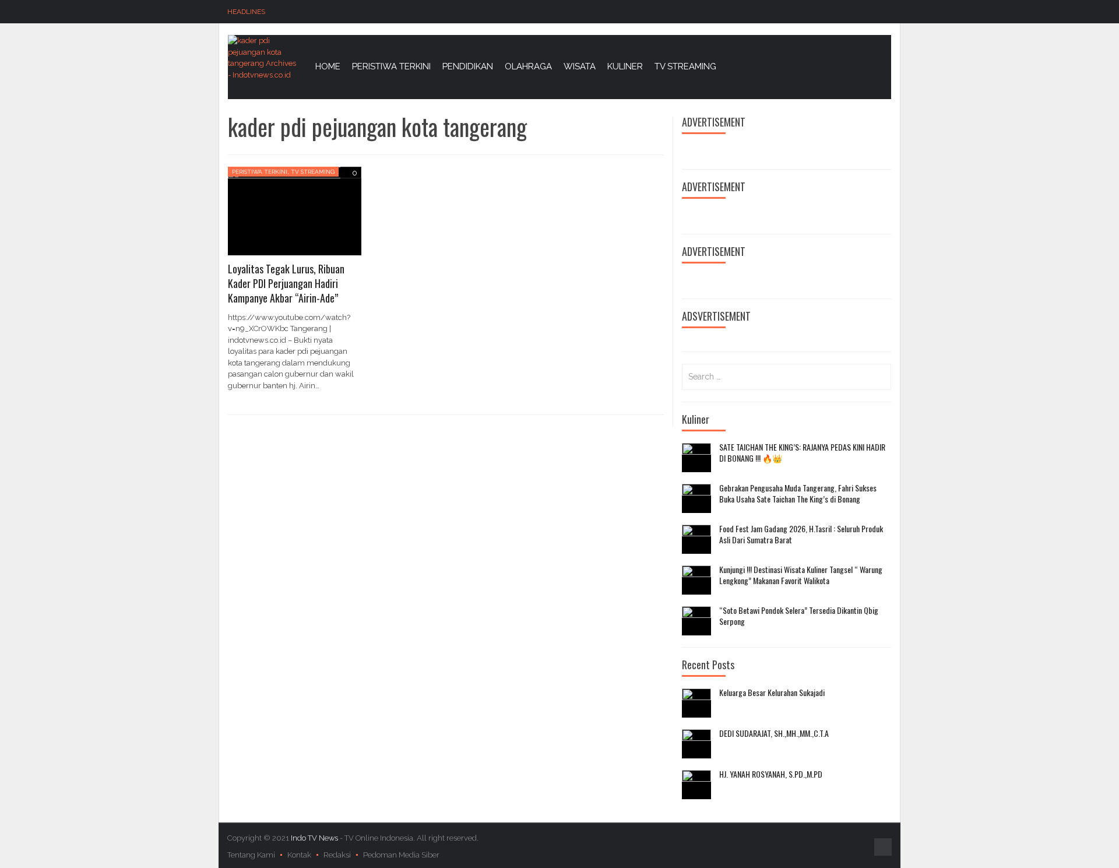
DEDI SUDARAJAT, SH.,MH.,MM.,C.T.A (774, 733)
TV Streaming (313, 171)
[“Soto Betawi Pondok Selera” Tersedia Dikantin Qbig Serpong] (696, 620)
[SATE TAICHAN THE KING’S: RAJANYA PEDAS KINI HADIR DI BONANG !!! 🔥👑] (696, 457)
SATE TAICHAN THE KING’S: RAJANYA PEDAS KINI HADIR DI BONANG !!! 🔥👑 (802, 452)
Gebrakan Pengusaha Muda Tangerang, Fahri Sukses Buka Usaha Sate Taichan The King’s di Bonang (798, 493)
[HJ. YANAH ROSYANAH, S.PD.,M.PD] (696, 784)
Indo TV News (315, 838)
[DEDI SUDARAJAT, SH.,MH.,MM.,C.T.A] (696, 743)
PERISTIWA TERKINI (391, 66)
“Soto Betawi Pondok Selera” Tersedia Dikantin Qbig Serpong (798, 616)
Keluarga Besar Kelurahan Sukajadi (772, 692)
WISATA (580, 66)
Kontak (299, 855)
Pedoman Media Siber (401, 855)
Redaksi (337, 855)
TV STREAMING (685, 66)
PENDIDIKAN (467, 66)
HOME (327, 66)
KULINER (625, 66)
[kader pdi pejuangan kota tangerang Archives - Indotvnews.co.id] (263, 56)
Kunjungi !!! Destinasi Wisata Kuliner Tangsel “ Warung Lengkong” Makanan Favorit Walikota (800, 575)
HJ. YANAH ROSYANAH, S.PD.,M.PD (770, 774)
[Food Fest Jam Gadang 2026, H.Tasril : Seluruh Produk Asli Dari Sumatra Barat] (696, 539)
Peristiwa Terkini (259, 171)
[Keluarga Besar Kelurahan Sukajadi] (696, 703)
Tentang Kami (251, 855)
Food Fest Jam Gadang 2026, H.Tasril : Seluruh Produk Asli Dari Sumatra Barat (801, 534)
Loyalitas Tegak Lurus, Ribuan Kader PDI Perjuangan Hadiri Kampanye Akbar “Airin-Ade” (286, 283)
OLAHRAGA (528, 66)
